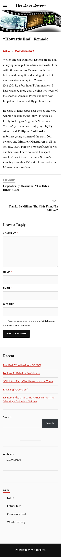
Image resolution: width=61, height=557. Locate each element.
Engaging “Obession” (15, 389)
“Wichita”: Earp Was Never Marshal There (28, 381)
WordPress (38, 550)
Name (7, 272)
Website (8, 304)
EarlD (7, 51)
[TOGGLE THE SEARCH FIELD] (56, 5)
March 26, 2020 (24, 51)
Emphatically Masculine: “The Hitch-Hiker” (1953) (26, 188)
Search (7, 417)
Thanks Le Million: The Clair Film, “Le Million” (33, 208)
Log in (10, 498)
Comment (10, 233)
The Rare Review (30, 5)
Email (8, 288)
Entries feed (14, 506)
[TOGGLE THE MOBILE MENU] (5, 5)
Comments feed (16, 514)
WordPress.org (16, 522)
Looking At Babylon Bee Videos (21, 373)
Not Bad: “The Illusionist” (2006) (22, 365)
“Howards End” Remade (25, 39)
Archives (8, 454)
